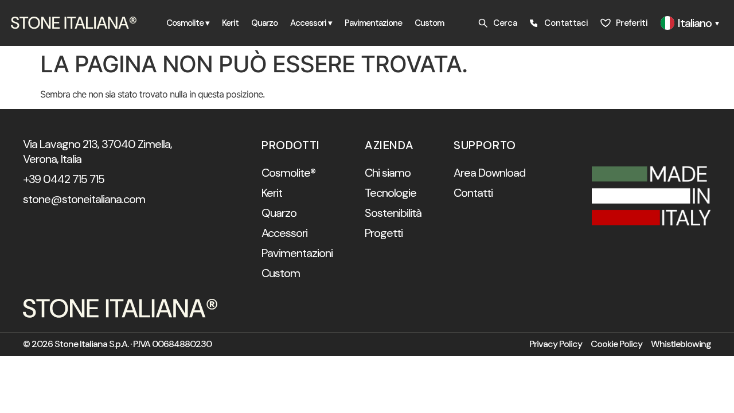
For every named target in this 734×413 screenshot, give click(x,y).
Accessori (284, 232)
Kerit (230, 23)
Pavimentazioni (297, 253)
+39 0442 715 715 (63, 179)
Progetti (384, 232)
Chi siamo (388, 172)
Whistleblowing (681, 344)
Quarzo (264, 23)
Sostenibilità (393, 212)
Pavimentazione (373, 23)
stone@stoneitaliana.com (84, 199)
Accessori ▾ (311, 23)
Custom (429, 23)
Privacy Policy (555, 344)
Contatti (473, 192)
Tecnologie (390, 192)
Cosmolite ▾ (187, 23)
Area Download (489, 172)
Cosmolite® (288, 172)
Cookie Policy (616, 344)
